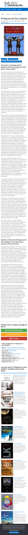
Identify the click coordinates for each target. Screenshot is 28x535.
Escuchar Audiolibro (15, 330)
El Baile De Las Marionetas (20, 375)
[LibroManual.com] (14, 4)
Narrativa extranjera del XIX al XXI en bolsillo (11, 61)
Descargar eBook (15, 334)
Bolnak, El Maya (17, 460)
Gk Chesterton (10, 21)
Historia (19, 9)
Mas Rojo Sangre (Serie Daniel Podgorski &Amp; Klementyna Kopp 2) (19, 393)
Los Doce (16, 409)
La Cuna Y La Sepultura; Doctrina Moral (19, 478)
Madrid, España (16, 354)
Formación (7, 9)
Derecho (14, 9)
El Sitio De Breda (18, 443)
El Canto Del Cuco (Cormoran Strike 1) (18, 427)
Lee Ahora (15, 338)
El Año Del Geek (17, 494)
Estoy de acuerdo (14, 532)
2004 (12, 355)
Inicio (2, 9)
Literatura (8, 14)
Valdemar (10, 352)
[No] (26, 529)
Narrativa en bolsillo (17, 14)
